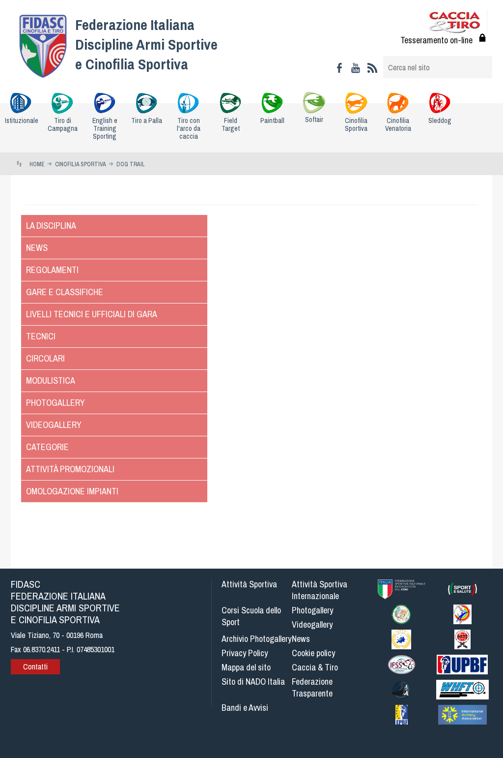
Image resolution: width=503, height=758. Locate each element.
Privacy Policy (245, 653)
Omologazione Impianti (72, 491)
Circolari (45, 358)
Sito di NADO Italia (253, 681)
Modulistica (50, 380)
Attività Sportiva (249, 584)
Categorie (47, 447)
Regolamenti (52, 270)
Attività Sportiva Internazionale (319, 590)
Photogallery (55, 402)
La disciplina (51, 225)
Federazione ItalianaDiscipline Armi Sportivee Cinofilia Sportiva (146, 44)
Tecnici (41, 336)
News (37, 248)
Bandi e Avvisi (245, 707)
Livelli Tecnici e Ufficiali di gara (91, 314)
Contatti (35, 666)
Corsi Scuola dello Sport (251, 616)
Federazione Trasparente (312, 687)
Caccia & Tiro (315, 667)
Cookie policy (313, 653)
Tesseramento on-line (436, 40)
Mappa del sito (246, 667)
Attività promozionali (70, 469)
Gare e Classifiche (64, 292)
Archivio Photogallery (256, 639)
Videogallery (54, 425)
